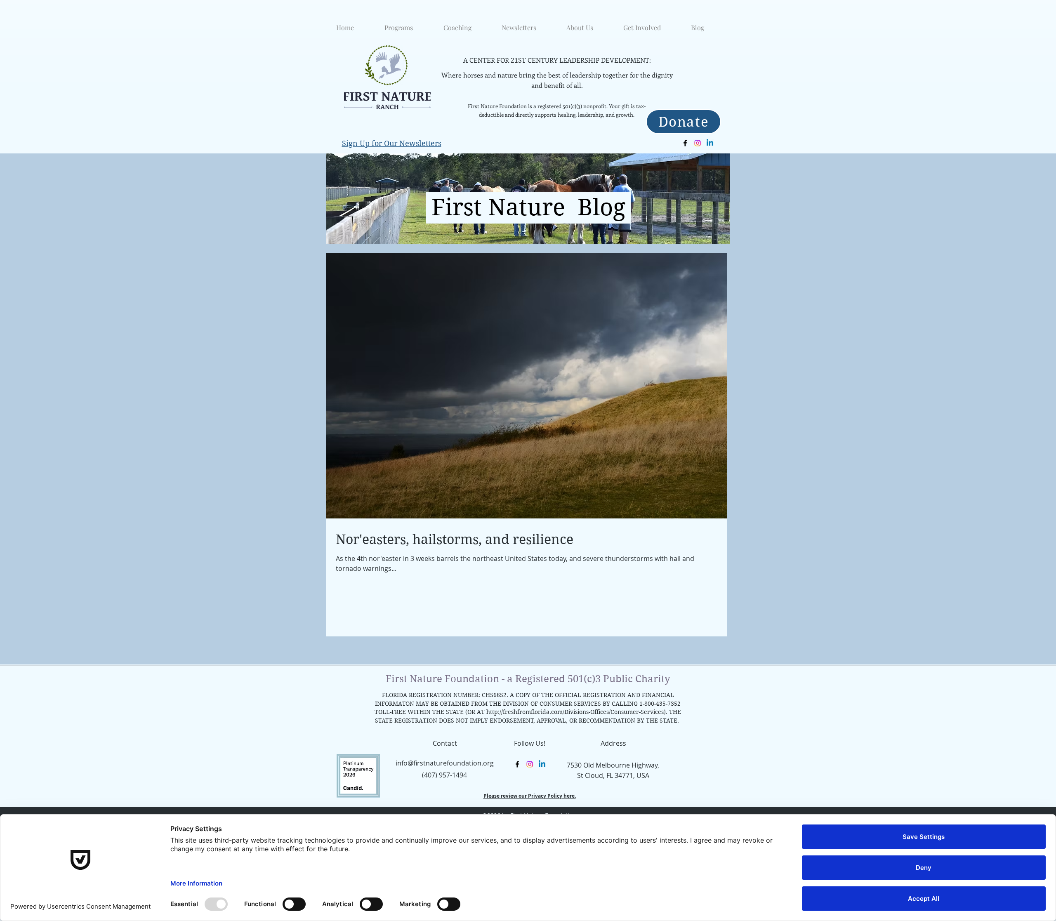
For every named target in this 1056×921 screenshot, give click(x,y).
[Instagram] (697, 143)
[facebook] (685, 143)
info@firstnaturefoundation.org (445, 763)
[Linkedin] (710, 143)
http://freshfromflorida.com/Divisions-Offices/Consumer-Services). (576, 712)
